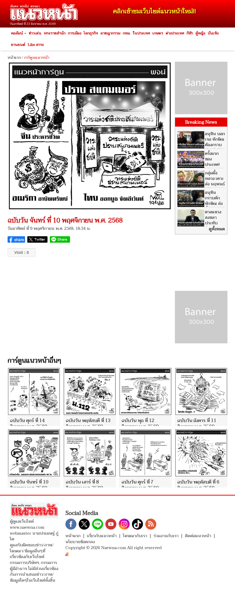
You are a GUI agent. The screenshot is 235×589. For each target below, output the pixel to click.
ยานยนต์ (18, 45)
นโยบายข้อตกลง (80, 541)
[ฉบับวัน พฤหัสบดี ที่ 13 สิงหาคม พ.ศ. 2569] (89, 391)
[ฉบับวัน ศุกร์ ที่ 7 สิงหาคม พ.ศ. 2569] (145, 453)
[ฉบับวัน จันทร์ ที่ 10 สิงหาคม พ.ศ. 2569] (34, 453)
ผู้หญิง (200, 33)
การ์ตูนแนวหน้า (36, 57)
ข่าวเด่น (35, 33)
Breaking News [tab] (201, 122)
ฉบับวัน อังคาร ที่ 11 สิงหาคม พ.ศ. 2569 (196, 424)
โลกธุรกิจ (91, 33)
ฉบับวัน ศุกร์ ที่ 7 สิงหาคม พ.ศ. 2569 (140, 485)
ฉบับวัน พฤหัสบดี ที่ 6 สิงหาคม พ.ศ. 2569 (198, 485)
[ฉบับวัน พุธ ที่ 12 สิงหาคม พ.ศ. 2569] (145, 391)
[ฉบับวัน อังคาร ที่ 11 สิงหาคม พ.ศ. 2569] (201, 391)
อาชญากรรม (110, 33)
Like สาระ (36, 45)
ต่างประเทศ (175, 33)
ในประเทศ (141, 33)
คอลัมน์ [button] (17, 33)
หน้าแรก (14, 57)
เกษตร (157, 33)
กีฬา (190, 33)
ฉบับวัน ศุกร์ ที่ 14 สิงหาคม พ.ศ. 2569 (28, 424)
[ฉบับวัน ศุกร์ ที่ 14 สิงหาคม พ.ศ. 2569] (34, 391)
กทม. (126, 33)
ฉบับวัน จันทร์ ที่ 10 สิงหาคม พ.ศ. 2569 (29, 485)
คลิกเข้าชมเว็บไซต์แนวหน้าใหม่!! (154, 11)
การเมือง (74, 33)
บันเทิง (213, 33)
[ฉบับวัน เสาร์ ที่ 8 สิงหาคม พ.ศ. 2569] (89, 453)
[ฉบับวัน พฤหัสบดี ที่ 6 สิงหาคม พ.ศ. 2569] (201, 453)
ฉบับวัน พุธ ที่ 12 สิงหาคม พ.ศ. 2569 (140, 424)
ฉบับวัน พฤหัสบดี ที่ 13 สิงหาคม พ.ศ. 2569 (88, 424)
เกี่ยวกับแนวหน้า (102, 535)
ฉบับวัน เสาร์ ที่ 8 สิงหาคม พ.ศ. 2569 (84, 485)
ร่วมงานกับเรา (166, 535)
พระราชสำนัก (54, 33)
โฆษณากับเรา (135, 535)
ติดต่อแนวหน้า (198, 535)
